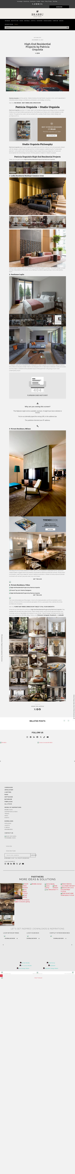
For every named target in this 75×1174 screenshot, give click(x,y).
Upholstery (9, 789)
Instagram (46, 615)
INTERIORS (7, 20)
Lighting (8, 792)
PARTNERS (37, 877)
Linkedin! (61, 615)
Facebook (53, 615)
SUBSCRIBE (33, 855)
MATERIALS (27, 20)
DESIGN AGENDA (48, 20)
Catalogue (8, 823)
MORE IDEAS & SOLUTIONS (37, 879)
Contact (38, 1)
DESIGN (21, 20)
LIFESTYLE (33, 20)
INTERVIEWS (39, 20)
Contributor (33, 1)
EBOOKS (61, 20)
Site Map (55, 1)
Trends (7, 813)
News (6, 815)
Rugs (6, 794)
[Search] (67, 27)
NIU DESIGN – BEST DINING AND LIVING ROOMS (27, 103)
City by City (37, 37)
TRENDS (16, 24)
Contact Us (9, 833)
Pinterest (40, 615)
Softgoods (9, 797)
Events (7, 817)
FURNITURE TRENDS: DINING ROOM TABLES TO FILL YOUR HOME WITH (34, 606)
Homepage (19, 1)
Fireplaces (8, 801)
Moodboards (9, 829)
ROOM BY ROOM (9, 24)
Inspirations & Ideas (11, 811)
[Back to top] (70, 1169)
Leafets (7, 825)
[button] (69, 722)
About (42, 1)
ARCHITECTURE (14, 20)
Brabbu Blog (9, 809)
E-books (7, 827)
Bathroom (8, 799)
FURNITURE (55, 20)
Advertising (26, 1)
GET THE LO (36, 579)
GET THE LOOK (37, 595)
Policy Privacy (48, 1)
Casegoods (9, 787)
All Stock (8, 804)
